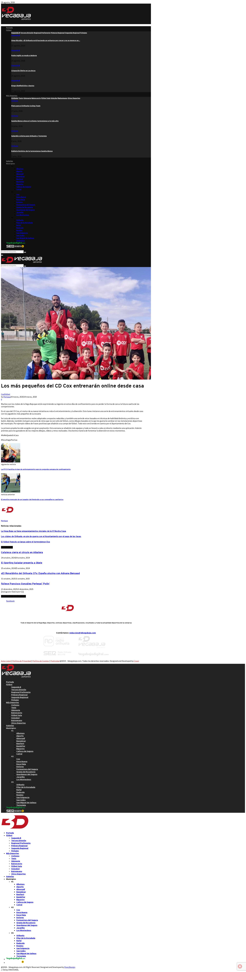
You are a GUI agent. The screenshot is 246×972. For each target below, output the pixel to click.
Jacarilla (19, 212)
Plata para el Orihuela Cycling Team (25, 106)
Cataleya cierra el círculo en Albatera (22, 552)
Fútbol (8, 30)
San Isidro (20, 235)
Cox (17, 194)
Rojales (19, 230)
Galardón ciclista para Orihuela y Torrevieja (29, 136)
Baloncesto (16, 712)
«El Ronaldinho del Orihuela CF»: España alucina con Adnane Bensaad (40, 573)
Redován (19, 228)
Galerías (9, 161)
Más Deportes (11, 96)
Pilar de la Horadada (24, 223)
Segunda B (15, 35)
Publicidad (55, 661)
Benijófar (20, 182)
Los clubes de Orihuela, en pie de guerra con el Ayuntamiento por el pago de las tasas (41, 536)
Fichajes (15, 700)
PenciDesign (69, 967)
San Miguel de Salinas (25, 238)
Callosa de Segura (23, 187)
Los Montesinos (22, 215)
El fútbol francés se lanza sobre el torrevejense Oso (25, 542)
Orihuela (19, 220)
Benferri (19, 179)
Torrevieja (20, 241)
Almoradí (20, 174)
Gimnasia (15, 710)
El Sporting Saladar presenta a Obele (21, 562)
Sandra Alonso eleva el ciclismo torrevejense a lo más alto (35, 121)
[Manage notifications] (240, 966)
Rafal (18, 225)
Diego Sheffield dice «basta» (22, 86)
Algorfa (19, 171)
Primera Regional (19, 694)
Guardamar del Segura (25, 210)
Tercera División (18, 689)
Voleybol (15, 718)
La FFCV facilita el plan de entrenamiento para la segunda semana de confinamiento (36, 469)
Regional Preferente (20, 692)
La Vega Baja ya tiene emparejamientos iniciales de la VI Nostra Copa (33, 531)
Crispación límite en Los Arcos (23, 71)
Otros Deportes (18, 723)
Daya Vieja (20, 200)
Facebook (10, 601)
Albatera (19, 169)
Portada (9, 28)
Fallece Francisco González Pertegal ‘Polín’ (25, 583)
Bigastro (19, 184)
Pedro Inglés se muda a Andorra (24, 55)
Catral (18, 189)
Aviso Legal (6, 661)
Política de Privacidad (21, 661)
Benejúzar (20, 176)
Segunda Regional (19, 697)
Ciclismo (14, 101)
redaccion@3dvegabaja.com (82, 632)
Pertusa (6, 396)
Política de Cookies (40, 661)
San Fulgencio (22, 233)
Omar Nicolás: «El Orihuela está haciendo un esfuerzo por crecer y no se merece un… (45, 40)
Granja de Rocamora (24, 207)
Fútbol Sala (16, 715)
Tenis (13, 707)
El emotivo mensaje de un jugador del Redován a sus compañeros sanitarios (32, 500)
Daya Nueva (21, 197)
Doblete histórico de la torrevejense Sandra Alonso (32, 151)
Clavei (136, 661)
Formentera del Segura (25, 205)
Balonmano (16, 720)
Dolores (19, 202)
